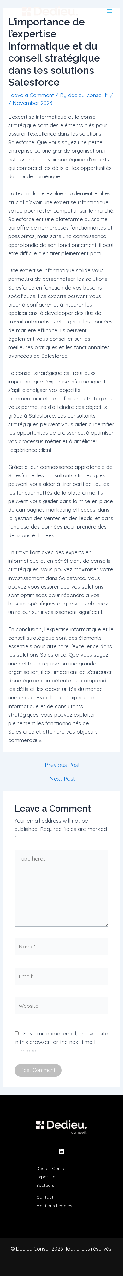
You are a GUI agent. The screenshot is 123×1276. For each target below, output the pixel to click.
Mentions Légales (54, 1205)
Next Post (62, 779)
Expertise (45, 1177)
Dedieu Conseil (51, 1168)
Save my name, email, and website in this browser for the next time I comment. (61, 1042)
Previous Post (62, 765)
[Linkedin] (61, 1151)
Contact (44, 1197)
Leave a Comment (31, 95)
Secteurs (45, 1185)
